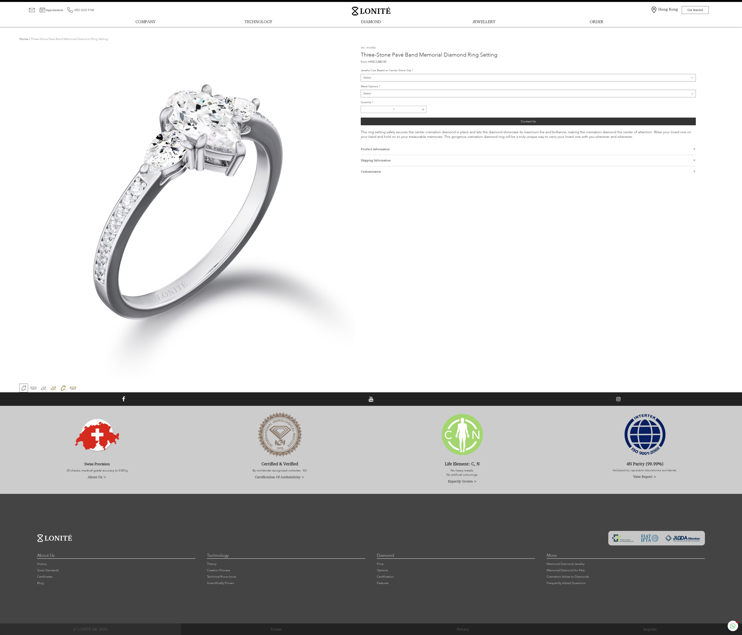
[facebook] (123, 399)
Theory (211, 564)
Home (23, 39)
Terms (276, 629)
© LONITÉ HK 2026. (90, 629)
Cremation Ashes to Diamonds (568, 577)
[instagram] (618, 399)
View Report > (644, 476)
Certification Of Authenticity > (279, 477)
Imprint (650, 629)
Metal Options (370, 86)
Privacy (463, 629)
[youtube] (371, 399)
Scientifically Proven (220, 583)
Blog (40, 583)
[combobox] (528, 77)
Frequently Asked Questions (566, 583)
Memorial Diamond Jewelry (566, 564)
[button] (733, 626)
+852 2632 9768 (83, 10)
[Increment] (423, 109)
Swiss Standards (48, 570)
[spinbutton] (393, 109)
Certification (385, 577)
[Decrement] (363, 109)
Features (383, 583)
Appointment (54, 10)
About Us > (97, 477)
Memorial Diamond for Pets (566, 570)
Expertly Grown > (462, 481)
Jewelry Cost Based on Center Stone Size (387, 70)
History (42, 564)
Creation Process (218, 570)
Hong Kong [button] (668, 9)
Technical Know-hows (221, 577)
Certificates (45, 577)
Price (380, 564)
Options (382, 570)
